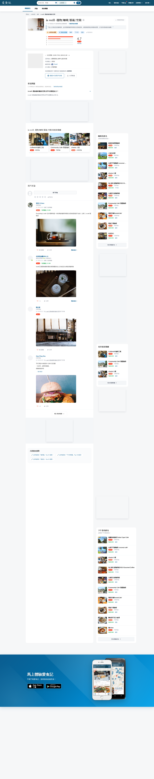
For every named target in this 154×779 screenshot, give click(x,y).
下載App (123, 3)
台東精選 (33, 14)
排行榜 (147, 3)
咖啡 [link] (71, 32)
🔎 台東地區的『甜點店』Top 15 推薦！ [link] (42, 459)
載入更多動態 (58, 413)
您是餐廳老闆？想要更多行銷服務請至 (58, 71)
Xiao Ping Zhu (41, 356)
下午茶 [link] (77, 32)
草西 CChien (40, 203)
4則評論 (79, 43)
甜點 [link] (82, 32)
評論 (36, 8)
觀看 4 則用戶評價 (56, 75)
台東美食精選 (52, 32)
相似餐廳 (45, 8)
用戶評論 (31, 185)
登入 (110, 3)
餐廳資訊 (27, 8)
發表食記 (116, 3)
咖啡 (38, 14)
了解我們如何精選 (73, 23)
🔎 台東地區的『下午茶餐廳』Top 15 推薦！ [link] (69, 455)
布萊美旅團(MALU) (42, 256)
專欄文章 (131, 3)
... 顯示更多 (39, 371)
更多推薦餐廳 (111, 383)
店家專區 (138, 3)
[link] (115, 147)
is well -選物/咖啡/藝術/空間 (63, 20)
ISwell (55, 64)
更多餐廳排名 (111, 245)
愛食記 (27, 14)
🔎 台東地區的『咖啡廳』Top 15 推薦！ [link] (42, 455)
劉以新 (38, 307)
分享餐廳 (72, 75)
